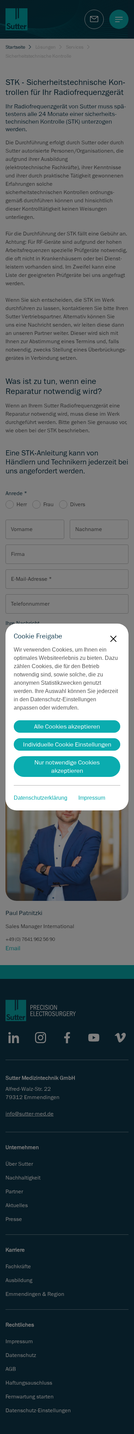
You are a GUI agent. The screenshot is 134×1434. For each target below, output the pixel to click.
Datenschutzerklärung (40, 798)
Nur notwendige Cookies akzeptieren (67, 766)
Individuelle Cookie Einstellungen (67, 744)
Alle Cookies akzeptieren (67, 726)
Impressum (91, 798)
